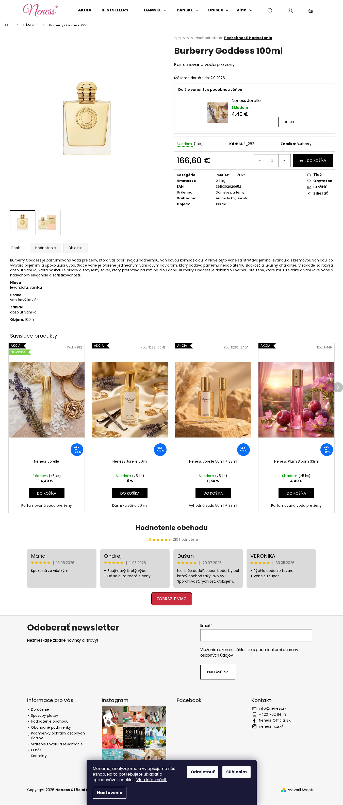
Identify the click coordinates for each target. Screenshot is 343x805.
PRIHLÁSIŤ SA (130, 424)
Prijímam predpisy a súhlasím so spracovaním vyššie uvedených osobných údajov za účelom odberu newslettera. (130, 440)
